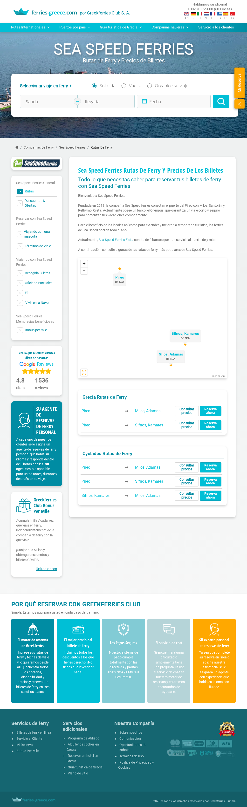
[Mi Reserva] (239, 104)
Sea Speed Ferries (72, 147)
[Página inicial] (16, 147)
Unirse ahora (46, 569)
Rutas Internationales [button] (28, 27)
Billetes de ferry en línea (33, 733)
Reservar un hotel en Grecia (82, 758)
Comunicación (130, 739)
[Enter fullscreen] (84, 372)
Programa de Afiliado (83, 738)
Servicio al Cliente (29, 739)
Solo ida (108, 86)
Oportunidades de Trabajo (132, 747)
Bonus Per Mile (27, 751)
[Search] (221, 101)
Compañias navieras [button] (168, 27)
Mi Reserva (24, 745)
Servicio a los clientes (216, 27)
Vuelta (135, 86)
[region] (152, 318)
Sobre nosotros (130, 733)
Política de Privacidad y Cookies (136, 765)
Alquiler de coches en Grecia (83, 747)
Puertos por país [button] (73, 27)
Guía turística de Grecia (85, 767)
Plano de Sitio (78, 773)
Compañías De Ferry (39, 147)
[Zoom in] (84, 263)
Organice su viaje (171, 86)
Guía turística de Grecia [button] (119, 27)
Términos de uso (131, 756)
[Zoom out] (84, 270)
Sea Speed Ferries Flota (116, 240)
